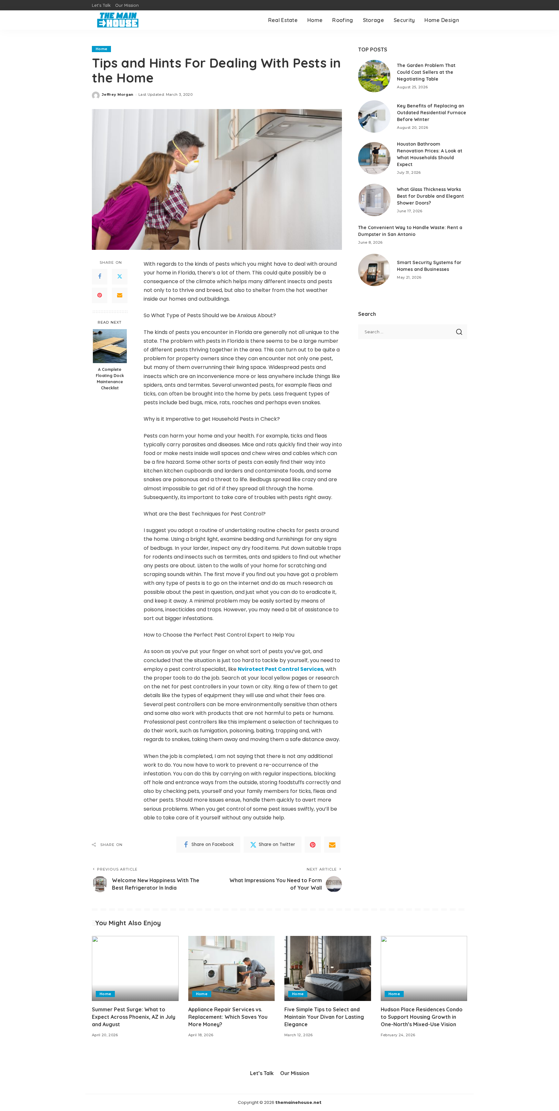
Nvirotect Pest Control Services (280, 669)
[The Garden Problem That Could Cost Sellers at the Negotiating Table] (374, 76)
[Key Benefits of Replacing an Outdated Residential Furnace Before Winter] (374, 116)
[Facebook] (99, 276)
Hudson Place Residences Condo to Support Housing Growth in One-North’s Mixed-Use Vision (422, 1017)
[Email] (119, 295)
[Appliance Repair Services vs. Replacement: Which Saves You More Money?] (231, 968)
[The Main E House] (118, 20)
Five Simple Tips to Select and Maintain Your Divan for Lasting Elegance (324, 1017)
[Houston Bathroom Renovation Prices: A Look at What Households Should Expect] (374, 158)
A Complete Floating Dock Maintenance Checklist (110, 378)
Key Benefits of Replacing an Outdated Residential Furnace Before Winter (431, 112)
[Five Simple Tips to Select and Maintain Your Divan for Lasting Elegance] (327, 968)
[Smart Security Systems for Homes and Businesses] (374, 270)
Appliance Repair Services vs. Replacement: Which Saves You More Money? (228, 1017)
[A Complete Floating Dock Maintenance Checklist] (110, 346)
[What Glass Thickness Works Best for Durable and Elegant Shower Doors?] (374, 200)
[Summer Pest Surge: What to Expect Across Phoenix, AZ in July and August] (135, 968)
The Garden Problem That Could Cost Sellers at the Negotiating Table (426, 72)
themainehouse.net (298, 1102)
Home (101, 49)
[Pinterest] (99, 295)
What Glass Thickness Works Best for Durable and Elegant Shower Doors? (430, 196)
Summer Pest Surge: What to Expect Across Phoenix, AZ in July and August (133, 1017)
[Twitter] (119, 276)
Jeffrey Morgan (118, 94)
